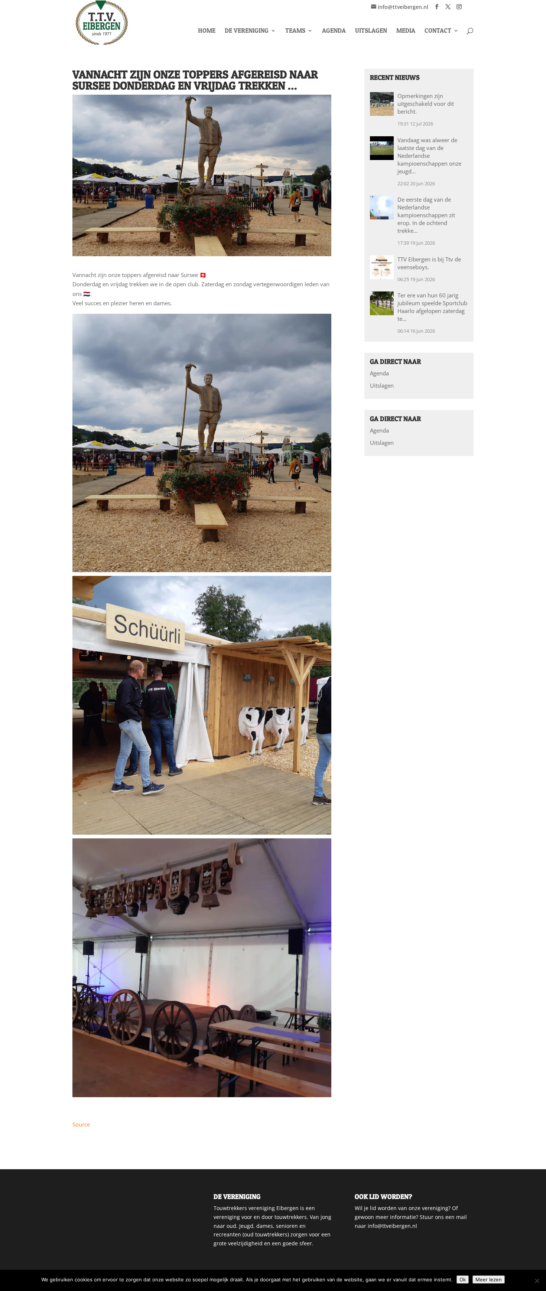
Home (206, 31)
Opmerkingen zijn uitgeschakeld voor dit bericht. (425, 103)
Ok (462, 1279)
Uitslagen (371, 31)
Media (405, 31)
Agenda (334, 31)
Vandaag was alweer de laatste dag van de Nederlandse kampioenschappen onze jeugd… (429, 155)
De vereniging (247, 31)
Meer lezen (488, 1279)
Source (81, 1124)
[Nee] (536, 1280)
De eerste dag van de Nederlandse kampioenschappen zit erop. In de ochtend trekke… (426, 215)
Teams (295, 31)
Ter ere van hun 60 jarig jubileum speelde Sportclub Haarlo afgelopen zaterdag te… (432, 306)
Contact (438, 31)
